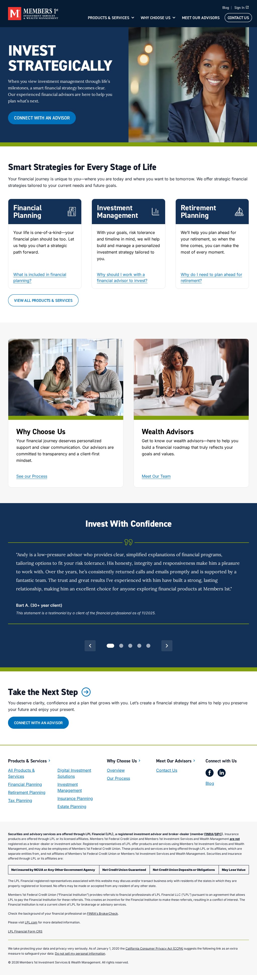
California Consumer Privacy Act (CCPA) (154, 948)
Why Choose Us (155, 17)
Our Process (118, 778)
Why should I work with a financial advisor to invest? (122, 277)
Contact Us (238, 17)
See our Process (31, 476)
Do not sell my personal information (80, 953)
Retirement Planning (26, 792)
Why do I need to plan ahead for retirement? (211, 277)
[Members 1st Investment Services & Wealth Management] (33, 13)
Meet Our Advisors (201, 17)
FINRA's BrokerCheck (102, 913)
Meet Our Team (156, 476)
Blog (225, 7)
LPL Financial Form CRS (25, 931)
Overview (116, 770)
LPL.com (31, 922)
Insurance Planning (75, 798)
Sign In (239, 7)
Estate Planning (71, 806)
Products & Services (108, 17)
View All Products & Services (43, 300)
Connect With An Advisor (42, 118)
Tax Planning (20, 800)
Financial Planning (25, 784)
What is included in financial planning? (39, 277)
